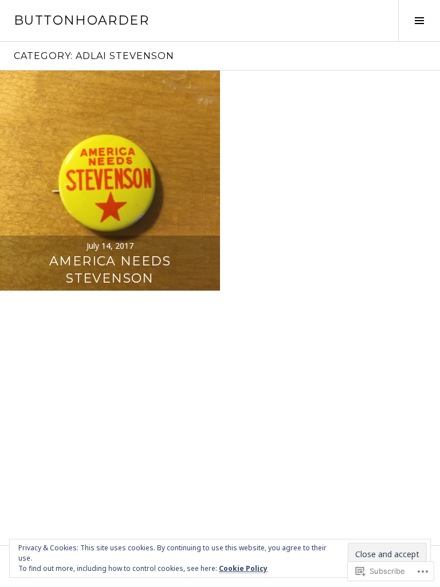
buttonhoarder (81, 20)
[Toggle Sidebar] (419, 20)
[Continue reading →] (110, 181)
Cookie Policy (243, 568)
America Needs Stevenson (110, 269)
